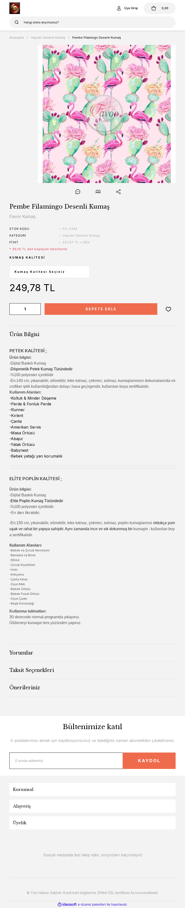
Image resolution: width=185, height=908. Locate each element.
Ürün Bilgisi (24, 334)
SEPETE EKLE (101, 309)
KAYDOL (149, 760)
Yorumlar (21, 653)
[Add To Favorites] (168, 309)
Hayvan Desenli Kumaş (81, 235)
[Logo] (14, 8)
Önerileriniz (24, 687)
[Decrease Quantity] (14, 309)
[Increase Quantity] (36, 309)
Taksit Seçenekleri (31, 670)
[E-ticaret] (92, 904)
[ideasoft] (67, 904)
